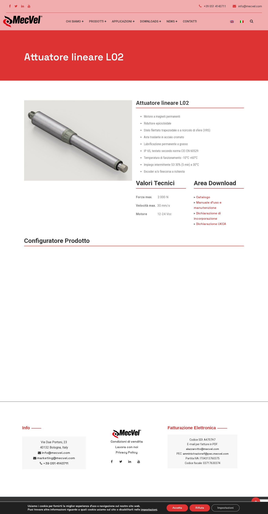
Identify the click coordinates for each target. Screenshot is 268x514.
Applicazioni (122, 21)
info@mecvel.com (250, 6)
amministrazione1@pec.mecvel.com (206, 453)
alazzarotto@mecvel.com (202, 449)
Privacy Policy (127, 452)
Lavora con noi (126, 447)
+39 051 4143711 (214, 6)
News (171, 21)
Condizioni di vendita (127, 441)
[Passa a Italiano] (241, 21)
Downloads (149, 21)
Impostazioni (225, 508)
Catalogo (203, 197)
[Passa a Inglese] (232, 21)
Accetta (177, 508)
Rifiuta (199, 508)
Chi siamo (73, 21)
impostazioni (149, 509)
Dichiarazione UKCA (211, 224)
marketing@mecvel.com (56, 458)
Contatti (190, 21)
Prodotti (96, 21)
